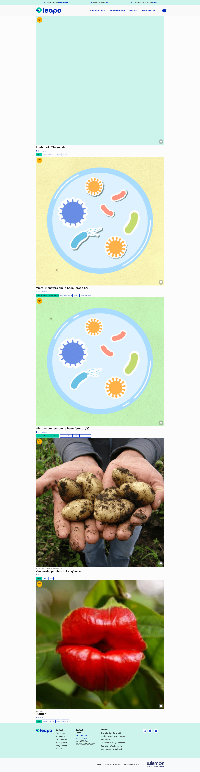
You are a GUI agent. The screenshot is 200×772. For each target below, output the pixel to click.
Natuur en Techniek (41, 295)
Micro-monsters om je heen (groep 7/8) (62, 428)
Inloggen (164, 10)
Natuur (64, 155)
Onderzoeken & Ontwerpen (113, 736)
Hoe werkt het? (150, 10)
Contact (59, 730)
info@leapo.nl (82, 738)
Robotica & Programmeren (113, 743)
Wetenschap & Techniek (111, 749)
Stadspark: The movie (50, 147)
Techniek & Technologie (111, 746)
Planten (41, 713)
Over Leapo (61, 733)
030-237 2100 (82, 735)
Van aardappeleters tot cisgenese (59, 571)
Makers (133, 10)
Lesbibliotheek (97, 10)
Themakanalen (117, 10)
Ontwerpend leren (48, 155)
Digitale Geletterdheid (111, 733)
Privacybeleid (61, 742)
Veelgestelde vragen (61, 747)
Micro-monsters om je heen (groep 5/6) (63, 288)
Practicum (58, 155)
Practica (76, 295)
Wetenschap (64, 721)
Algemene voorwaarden (61, 737)
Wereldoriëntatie (54, 295)
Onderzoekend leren (66, 295)
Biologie (38, 155)
